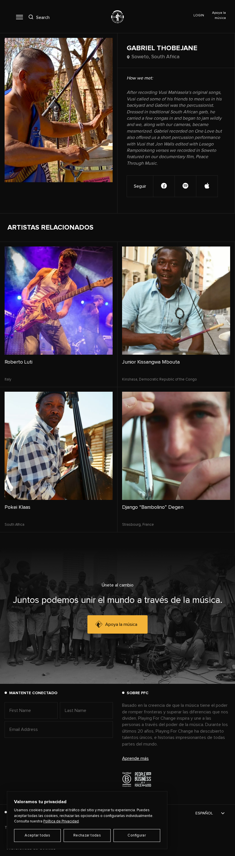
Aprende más (135, 758)
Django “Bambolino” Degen (152, 507)
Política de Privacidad (61, 821)
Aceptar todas (37, 835)
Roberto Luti (18, 362)
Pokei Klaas (17, 507)
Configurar (137, 835)
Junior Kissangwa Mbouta (151, 362)
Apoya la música (121, 624)
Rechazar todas (87, 835)
